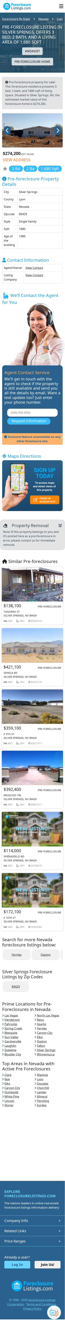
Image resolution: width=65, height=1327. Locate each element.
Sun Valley (11, 1037)
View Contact (34, 268)
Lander (41, 1092)
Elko (40, 1037)
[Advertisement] (32, 1139)
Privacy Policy (32, 1309)
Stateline (10, 1050)
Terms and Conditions (41, 1304)
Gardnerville (13, 1041)
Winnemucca (46, 1054)
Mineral (42, 1097)
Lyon (40, 1079)
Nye (7, 1079)
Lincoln (9, 1101)
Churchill (43, 1088)
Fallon (41, 1046)
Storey (9, 1105)
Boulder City (13, 1054)
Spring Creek (13, 1028)
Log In (17, 1264)
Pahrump (11, 1024)
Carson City (44, 1033)
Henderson (12, 1020)
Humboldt (11, 1092)
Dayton (46, 955)
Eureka (41, 1105)
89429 (16, 987)
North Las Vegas (48, 1015)
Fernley (17, 955)
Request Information (29, 420)
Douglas (42, 1084)
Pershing (43, 1101)
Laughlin (10, 1046)
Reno (40, 1020)
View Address (16, 159)
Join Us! (47, 1264)
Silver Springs (46, 1050)
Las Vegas (11, 1015)
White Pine (12, 1097)
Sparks (41, 1024)
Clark (8, 1075)
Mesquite (11, 1033)
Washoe (42, 1075)
